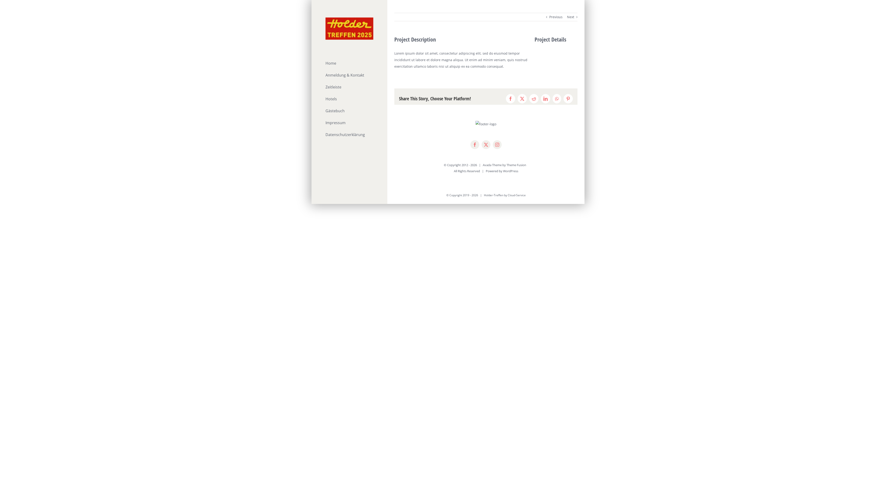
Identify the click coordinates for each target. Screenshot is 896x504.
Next (570, 17)
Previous (556, 17)
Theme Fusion (516, 165)
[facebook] (474, 144)
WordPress (510, 171)
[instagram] (497, 144)
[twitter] (486, 144)
